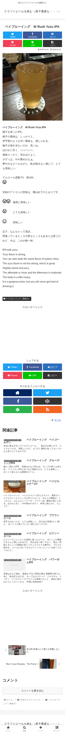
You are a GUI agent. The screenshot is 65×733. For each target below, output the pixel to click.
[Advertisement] (32, 332)
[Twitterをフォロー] (47, 392)
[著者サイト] (17, 392)
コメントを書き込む (32, 690)
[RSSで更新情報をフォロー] (47, 409)
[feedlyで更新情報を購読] (17, 409)
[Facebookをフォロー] (17, 401)
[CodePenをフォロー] (47, 401)
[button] (58, 440)
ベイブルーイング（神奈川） (17, 299)
